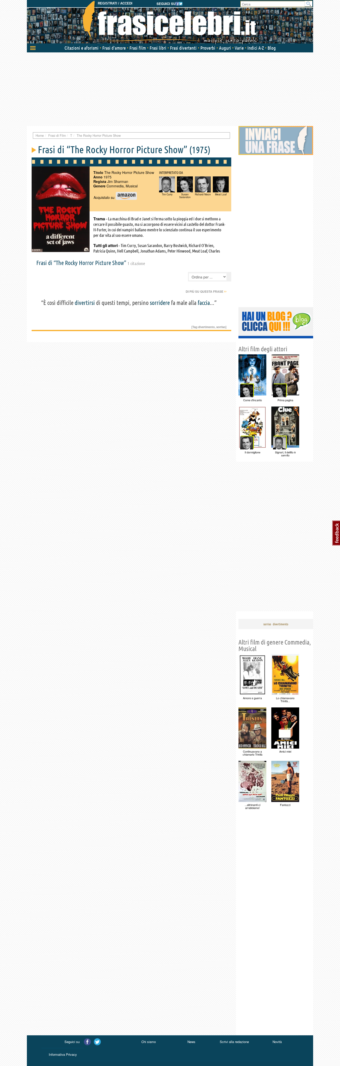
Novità (277, 1041)
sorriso (221, 327)
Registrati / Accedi (115, 3)
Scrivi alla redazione (234, 1041)
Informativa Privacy (63, 1054)
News (191, 1041)
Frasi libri (158, 48)
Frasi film (137, 48)
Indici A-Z (255, 48)
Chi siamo (148, 1041)
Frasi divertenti (183, 48)
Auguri (225, 48)
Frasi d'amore (114, 48)
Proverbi (207, 48)
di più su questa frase (206, 291)
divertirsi (85, 302)
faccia (204, 302)
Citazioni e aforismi (81, 48)
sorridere (160, 302)
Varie (239, 48)
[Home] (170, 22)
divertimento (206, 327)
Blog (272, 48)
